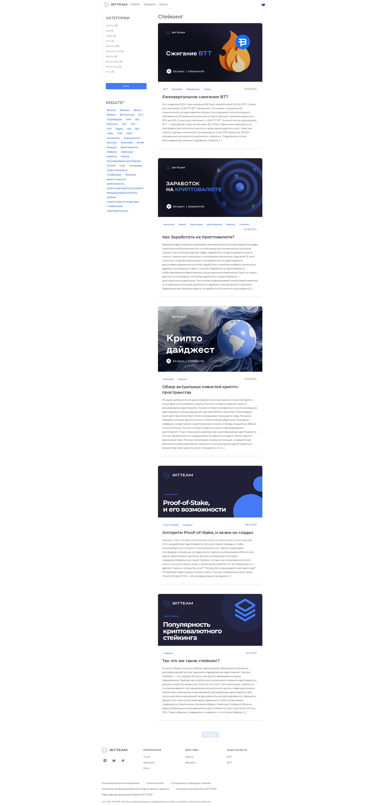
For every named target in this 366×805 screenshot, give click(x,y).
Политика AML (155, 783)
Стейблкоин (114, 174)
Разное (125, 156)
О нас (146, 757)
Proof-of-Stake (171, 525)
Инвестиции (196, 224)
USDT (129, 133)
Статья (207, 89)
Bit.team (125, 110)
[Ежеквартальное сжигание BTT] (210, 52)
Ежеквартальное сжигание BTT (195, 96)
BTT (165, 89)
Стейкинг (244, 224)
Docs (146, 768)
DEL (137, 119)
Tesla (110, 133)
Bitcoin (110, 56)
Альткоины (169, 224)
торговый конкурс (117, 210)
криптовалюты (115, 183)
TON (119, 133)
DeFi (128, 119)
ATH (108, 41)
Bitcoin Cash (112, 61)
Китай (140, 142)
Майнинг (230, 224)
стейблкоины (115, 206)
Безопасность (132, 138)
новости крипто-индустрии (123, 201)
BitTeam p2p (127, 114)
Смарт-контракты (117, 170)
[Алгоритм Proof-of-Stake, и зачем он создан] (210, 491)
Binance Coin (113, 51)
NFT (124, 124)
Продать (149, 4)
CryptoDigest (114, 119)
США (122, 165)
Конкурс (112, 147)
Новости (182, 379)
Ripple (119, 128)
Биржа (182, 224)
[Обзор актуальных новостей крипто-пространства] (210, 339)
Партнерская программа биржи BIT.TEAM (127, 794)
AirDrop (110, 25)
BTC (108, 72)
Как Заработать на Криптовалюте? (198, 237)
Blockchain (112, 66)
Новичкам (127, 151)
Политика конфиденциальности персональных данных (135, 789)
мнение (111, 197)
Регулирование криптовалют (124, 161)
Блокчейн (177, 89)
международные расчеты (122, 192)
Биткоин (112, 142)
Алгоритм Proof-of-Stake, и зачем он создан (207, 532)
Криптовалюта (214, 224)
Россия (111, 165)
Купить (135, 4)
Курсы (163, 4)
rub (129, 128)
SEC (137, 128)
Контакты (149, 762)
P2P (109, 128)
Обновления (192, 89)
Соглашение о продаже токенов (190, 783)
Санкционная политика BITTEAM (196, 789)
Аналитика (113, 138)
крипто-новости (116, 179)
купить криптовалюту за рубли (125, 188)
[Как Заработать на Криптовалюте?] (210, 187)
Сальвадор (135, 165)
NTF (133, 124)
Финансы (131, 174)
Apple (109, 36)
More (126, 86)
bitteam (111, 114)
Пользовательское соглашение (120, 783)
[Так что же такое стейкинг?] (210, 619)
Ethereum (112, 124)
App (108, 30)
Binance (110, 46)
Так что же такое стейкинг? (191, 660)
